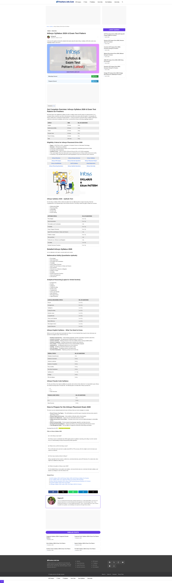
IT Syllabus (92, 2)
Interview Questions (81, 567)
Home (48, 26)
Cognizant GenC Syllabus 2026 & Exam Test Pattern (87, 536)
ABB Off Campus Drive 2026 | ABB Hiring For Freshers (113, 60)
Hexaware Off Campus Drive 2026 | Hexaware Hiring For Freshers (112, 67)
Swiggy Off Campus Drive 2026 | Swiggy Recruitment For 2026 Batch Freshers (113, 73)
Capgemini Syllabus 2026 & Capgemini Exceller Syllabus (57, 537)
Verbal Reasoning (80, 563)
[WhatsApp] (73, 492)
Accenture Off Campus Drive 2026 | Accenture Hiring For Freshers (112, 47)
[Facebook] (53, 492)
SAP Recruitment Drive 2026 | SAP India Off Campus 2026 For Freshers (114, 34)
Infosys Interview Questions (74, 160)
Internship (116, 2)
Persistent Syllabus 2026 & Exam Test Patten (60, 482)
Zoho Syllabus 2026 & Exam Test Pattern (55, 543)
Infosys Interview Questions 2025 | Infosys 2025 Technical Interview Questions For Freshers (70, 481)
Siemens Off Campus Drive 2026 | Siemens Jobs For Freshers (114, 41)
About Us (103, 574)
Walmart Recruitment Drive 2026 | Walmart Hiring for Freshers (114, 54)
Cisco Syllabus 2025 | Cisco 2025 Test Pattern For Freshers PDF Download (66, 479)
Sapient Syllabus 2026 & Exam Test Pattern (85, 543)
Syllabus (51, 26)
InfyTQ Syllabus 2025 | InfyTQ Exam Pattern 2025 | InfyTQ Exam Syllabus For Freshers (69, 478)
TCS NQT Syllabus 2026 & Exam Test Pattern (85, 548)
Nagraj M (54, 36)
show (54, 105)
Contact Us (109, 574)
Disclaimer (115, 574)
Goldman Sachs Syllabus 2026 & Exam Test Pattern (58, 548)
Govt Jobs (100, 2)
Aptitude (78, 561)
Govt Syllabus (108, 2)
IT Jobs (85, 2)
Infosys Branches (56, 158)
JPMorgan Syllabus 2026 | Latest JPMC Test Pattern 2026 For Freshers (66, 484)
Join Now (95, 76)
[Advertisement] (73, 15)
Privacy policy (121, 574)
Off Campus (78, 2)
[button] (122, 2)
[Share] (93, 492)
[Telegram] (83, 492)
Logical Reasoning (81, 565)
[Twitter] (63, 492)
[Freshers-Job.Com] (65, 2)
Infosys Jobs (54, 30)
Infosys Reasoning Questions (56, 166)
